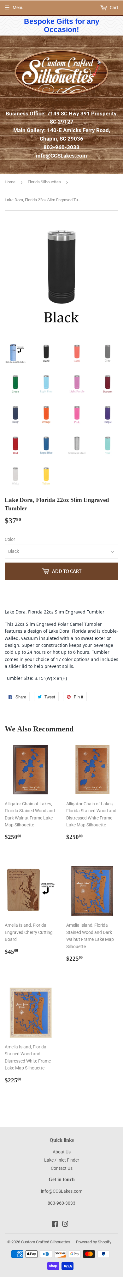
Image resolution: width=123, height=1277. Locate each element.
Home (10, 182)
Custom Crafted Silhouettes (45, 1242)
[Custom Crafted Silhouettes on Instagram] (65, 1224)
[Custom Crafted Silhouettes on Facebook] (54, 1224)
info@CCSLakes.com (61, 156)
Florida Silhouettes (44, 182)
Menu (18, 7)
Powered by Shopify (93, 1242)
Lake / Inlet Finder (61, 1160)
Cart (113, 7)
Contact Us (62, 1168)
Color (10, 539)
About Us (62, 1151)
